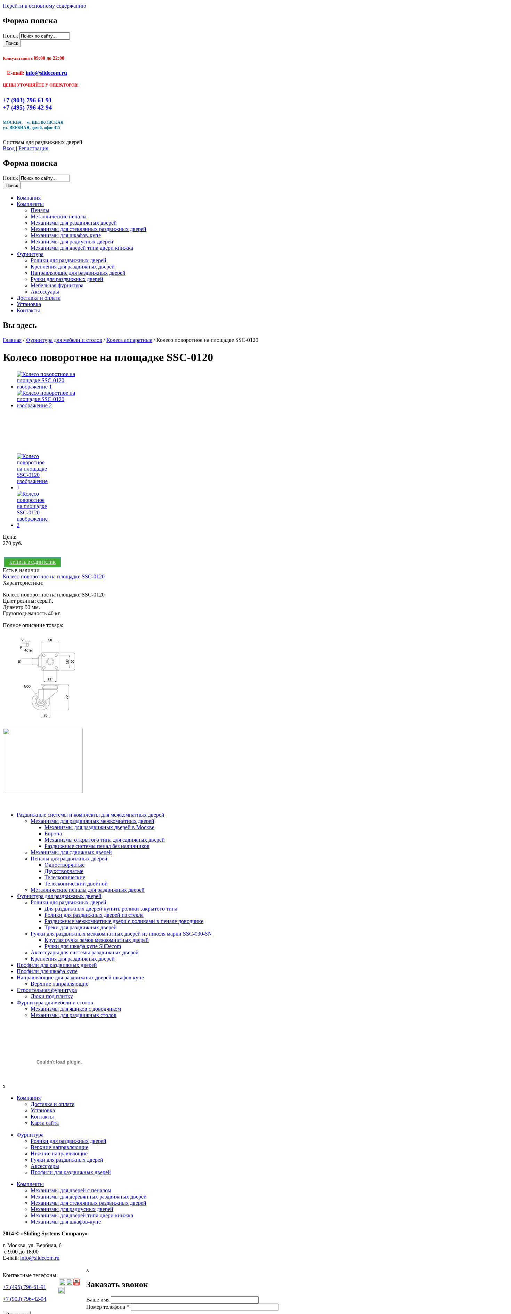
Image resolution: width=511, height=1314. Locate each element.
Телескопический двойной (76, 884)
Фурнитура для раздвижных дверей (59, 896)
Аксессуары (45, 292)
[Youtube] (76, 1284)
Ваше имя (98, 1300)
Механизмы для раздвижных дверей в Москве (99, 827)
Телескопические (64, 877)
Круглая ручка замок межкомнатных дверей (96, 940)
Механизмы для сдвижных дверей (71, 852)
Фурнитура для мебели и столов (64, 340)
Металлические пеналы (59, 216)
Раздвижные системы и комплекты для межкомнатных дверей (90, 815)
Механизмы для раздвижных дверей (74, 223)
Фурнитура (30, 254)
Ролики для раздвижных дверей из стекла (94, 915)
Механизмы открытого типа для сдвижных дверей (104, 840)
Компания (29, 198)
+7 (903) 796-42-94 (24, 1299)
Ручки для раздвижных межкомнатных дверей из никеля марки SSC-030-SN (121, 934)
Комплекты (30, 204)
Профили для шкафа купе (47, 971)
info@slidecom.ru (46, 73)
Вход (9, 148)
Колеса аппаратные (129, 340)
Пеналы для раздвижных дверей (69, 859)
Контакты (28, 310)
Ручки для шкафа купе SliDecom (82, 946)
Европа (53, 833)
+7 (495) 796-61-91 (24, 1287)
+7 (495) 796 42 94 (27, 107)
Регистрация (33, 148)
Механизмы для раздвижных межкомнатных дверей (92, 821)
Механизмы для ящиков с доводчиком (76, 1009)
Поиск (11, 36)
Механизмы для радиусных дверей (72, 242)
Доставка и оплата (38, 298)
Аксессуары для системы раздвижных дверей (85, 952)
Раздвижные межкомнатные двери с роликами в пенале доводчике (123, 921)
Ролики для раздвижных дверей (68, 260)
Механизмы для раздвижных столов (73, 1015)
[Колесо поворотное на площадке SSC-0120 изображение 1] (48, 387)
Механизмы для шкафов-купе (66, 235)
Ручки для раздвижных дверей (67, 279)
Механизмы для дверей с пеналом (71, 1190)
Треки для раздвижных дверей (80, 927)
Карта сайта (45, 1123)
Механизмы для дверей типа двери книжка (82, 248)
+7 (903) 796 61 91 (27, 100)
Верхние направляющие (59, 984)
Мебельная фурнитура (57, 285)
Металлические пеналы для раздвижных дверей (88, 890)
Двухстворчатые (63, 871)
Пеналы (40, 210)
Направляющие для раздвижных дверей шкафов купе (80, 977)
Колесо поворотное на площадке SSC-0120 (54, 576)
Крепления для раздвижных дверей (73, 267)
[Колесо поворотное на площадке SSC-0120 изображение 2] (48, 405)
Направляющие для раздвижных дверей (78, 273)
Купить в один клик (32, 562)
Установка (29, 304)
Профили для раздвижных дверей (57, 965)
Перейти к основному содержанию (44, 6)
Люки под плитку (52, 996)
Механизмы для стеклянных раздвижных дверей (88, 229)
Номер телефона (107, 1307)
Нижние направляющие (59, 1153)
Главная (12, 340)
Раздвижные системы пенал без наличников (96, 846)
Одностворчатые (64, 865)
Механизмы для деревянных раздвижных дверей (89, 1197)
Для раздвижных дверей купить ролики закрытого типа (110, 909)
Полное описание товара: (33, 625)
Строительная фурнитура (47, 990)
